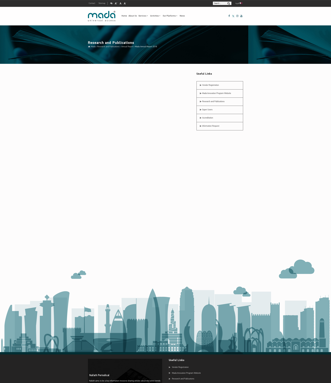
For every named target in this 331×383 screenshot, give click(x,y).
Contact (92, 3)
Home (124, 16)
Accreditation (207, 118)
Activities (154, 16)
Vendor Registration (210, 84)
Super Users (207, 110)
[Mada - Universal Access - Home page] (101, 16)
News (182, 16)
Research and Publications (213, 102)
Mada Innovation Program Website (216, 93)
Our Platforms (169, 16)
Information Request (210, 126)
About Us (133, 16)
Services (142, 16)
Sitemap (102, 3)
